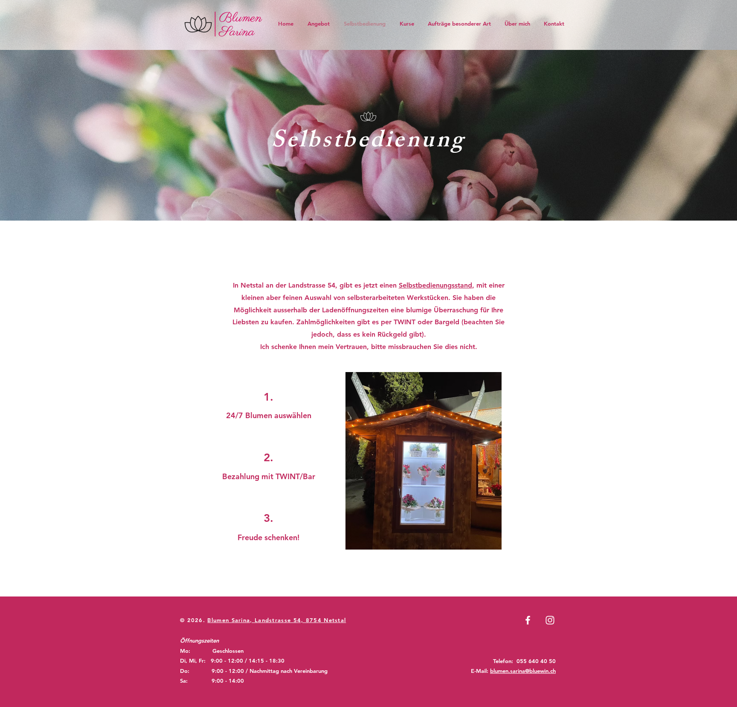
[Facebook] (528, 620)
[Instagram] (550, 620)
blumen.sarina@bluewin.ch (523, 670)
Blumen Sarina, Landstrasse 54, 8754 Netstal (276, 620)
